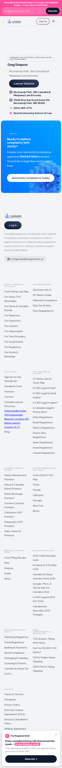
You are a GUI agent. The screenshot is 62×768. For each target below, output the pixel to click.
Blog (7, 431)
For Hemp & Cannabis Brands (16, 308)
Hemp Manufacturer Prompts (15, 477)
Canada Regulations (44, 452)
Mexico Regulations (44, 427)
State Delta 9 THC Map (43, 477)
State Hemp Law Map (16, 291)
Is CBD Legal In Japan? (45, 402)
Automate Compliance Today (31, 178)
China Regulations (43, 417)
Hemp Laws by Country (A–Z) (12, 424)
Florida (36, 489)
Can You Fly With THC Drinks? (45, 650)
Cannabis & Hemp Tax (16, 668)
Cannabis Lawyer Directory (13, 404)
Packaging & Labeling (16, 657)
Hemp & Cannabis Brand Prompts (14, 486)
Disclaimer (10, 699)
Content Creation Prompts (14, 505)
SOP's (8, 673)
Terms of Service (13, 694)
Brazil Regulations (43, 422)
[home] (14, 21)
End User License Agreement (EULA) (14, 712)
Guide (7, 573)
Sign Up (43, 21)
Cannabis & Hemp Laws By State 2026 (44, 576)
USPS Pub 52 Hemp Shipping (44, 668)
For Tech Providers (14, 336)
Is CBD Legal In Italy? (44, 387)
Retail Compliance (14, 652)
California (38, 494)
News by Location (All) (16, 418)
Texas (36, 484)
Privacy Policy (12, 704)
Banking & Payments (15, 647)
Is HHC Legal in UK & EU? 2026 (44, 599)
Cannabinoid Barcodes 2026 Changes (41, 610)
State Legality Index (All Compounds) (15, 412)
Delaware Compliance (45, 300)
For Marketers (12, 315)
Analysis (8, 568)
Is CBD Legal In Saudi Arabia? (44, 395)
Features (9, 391)
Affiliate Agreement (15, 728)
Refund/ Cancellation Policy (16, 721)
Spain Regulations (43, 442)
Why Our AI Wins (42, 305)
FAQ (6, 562)
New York (38, 505)
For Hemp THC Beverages (12, 298)
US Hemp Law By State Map (42, 380)
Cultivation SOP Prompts (13, 514)
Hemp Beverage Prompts (13, 495)
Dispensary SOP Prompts (13, 523)
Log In (13, 225)
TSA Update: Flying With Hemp (44, 640)
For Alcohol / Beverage (11, 354)
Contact (9, 396)
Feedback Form (13, 386)
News (7, 578)
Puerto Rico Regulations (39, 434)
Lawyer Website (24, 83)
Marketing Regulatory (16, 636)
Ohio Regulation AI (43, 310)
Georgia (37, 500)
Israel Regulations (42, 447)
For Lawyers (11, 325)
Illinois (36, 510)
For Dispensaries (13, 331)
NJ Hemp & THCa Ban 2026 (45, 567)
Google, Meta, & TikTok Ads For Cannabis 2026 (42, 587)
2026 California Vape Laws (44, 557)
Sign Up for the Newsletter (12, 378)
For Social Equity (13, 341)
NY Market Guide (42, 294)
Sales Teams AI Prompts (12, 533)
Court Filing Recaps (15, 557)
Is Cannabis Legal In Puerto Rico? (43, 409)
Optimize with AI (42, 289)
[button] (53, 21)
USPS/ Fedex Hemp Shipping (44, 659)
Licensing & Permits (15, 663)
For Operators (12, 320)
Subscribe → (31, 759)
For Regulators (12, 346)
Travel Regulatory (14, 642)
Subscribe (52, 11)
